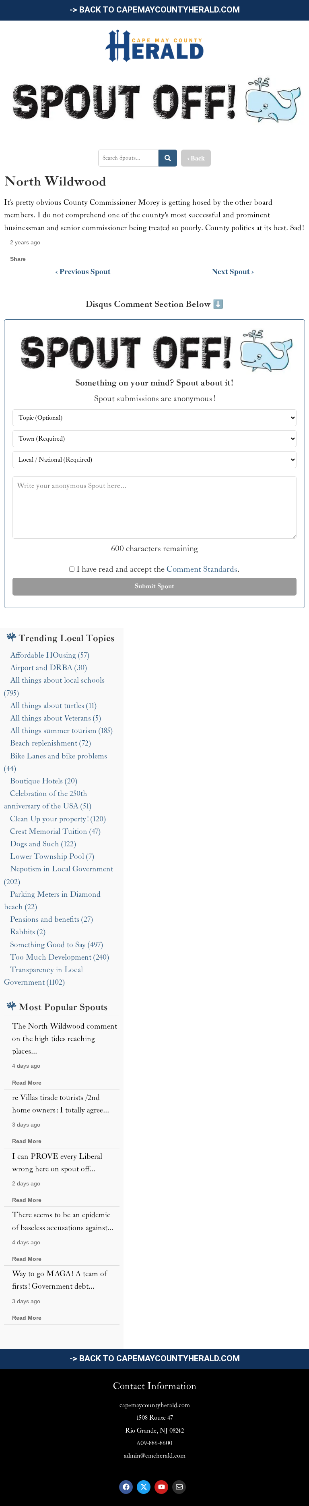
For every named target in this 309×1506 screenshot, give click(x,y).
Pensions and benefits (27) (51, 919)
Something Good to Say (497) (56, 944)
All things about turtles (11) (53, 705)
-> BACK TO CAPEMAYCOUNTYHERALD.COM (155, 10)
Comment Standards (202, 569)
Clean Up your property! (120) (58, 818)
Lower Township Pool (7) (52, 856)
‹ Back (196, 157)
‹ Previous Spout (82, 271)
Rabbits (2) (27, 931)
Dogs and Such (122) (43, 843)
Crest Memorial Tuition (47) (55, 831)
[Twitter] (143, 1487)
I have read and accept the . (157, 569)
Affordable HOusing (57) (49, 655)
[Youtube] (161, 1487)
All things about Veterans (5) (55, 718)
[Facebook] (126, 1487)
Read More (26, 1083)
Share (18, 259)
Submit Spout (154, 586)
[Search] (168, 158)
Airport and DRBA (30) (48, 667)
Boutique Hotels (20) (43, 781)
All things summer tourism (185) (61, 730)
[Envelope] (179, 1487)
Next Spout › (233, 271)
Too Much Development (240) (59, 957)
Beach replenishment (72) (50, 743)
